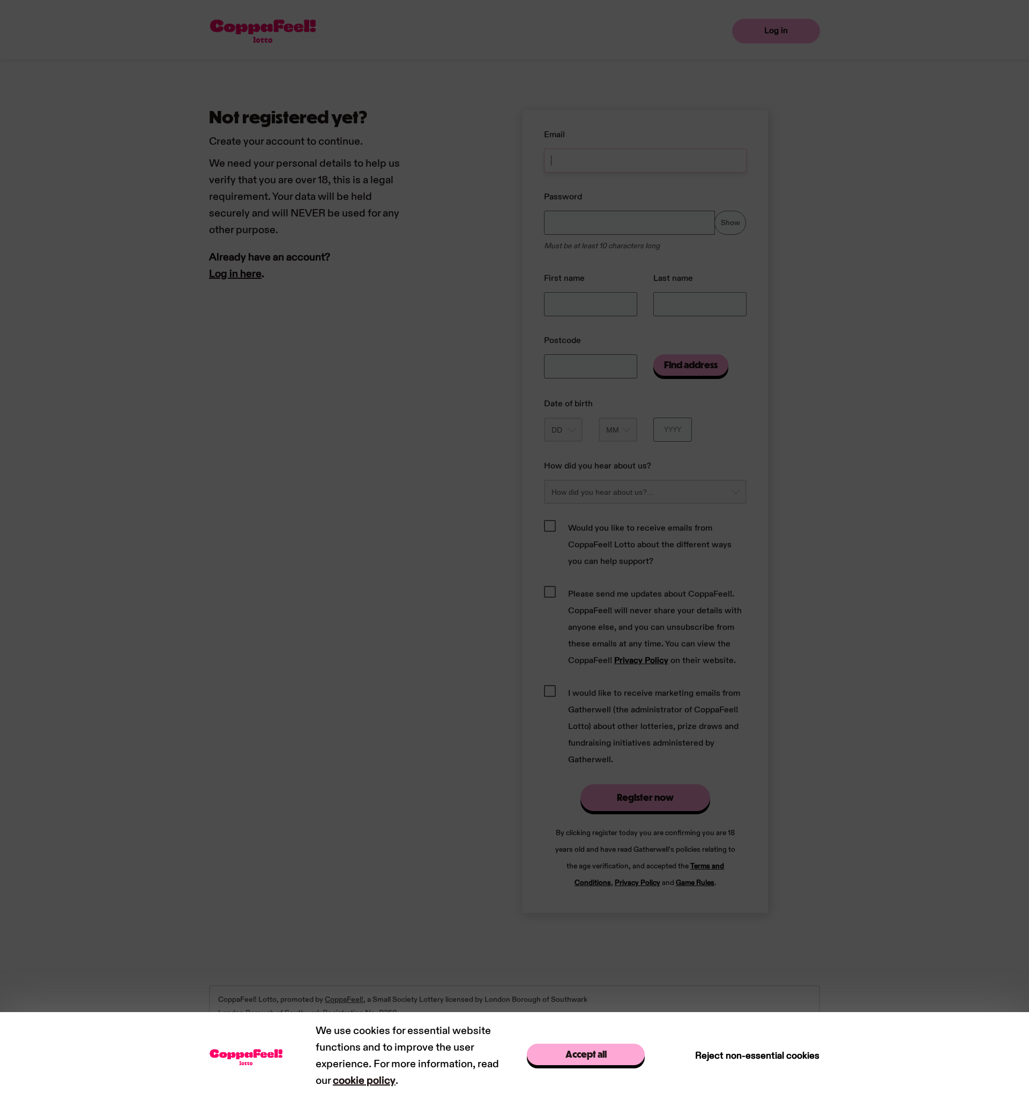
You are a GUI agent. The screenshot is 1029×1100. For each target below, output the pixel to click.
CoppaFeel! (344, 999)
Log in (776, 30)
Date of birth (568, 404)
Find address (691, 364)
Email (554, 134)
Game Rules (695, 883)
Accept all (586, 1054)
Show (730, 223)
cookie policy (364, 1081)
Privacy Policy (641, 660)
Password (563, 197)
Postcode (562, 340)
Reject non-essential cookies (757, 1056)
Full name (532, 105)
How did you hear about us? (597, 466)
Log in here (235, 274)
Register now (645, 797)
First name (564, 278)
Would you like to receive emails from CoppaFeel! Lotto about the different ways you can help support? (650, 545)
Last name (673, 278)
